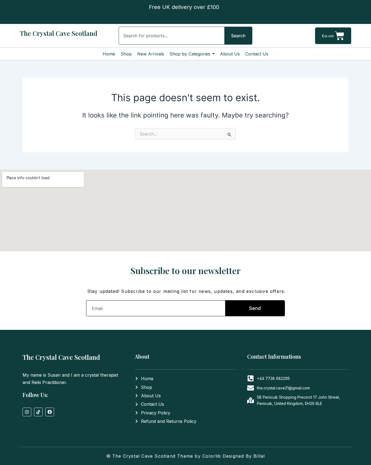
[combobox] (171, 36)
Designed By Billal (244, 456)
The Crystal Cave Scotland (58, 33)
